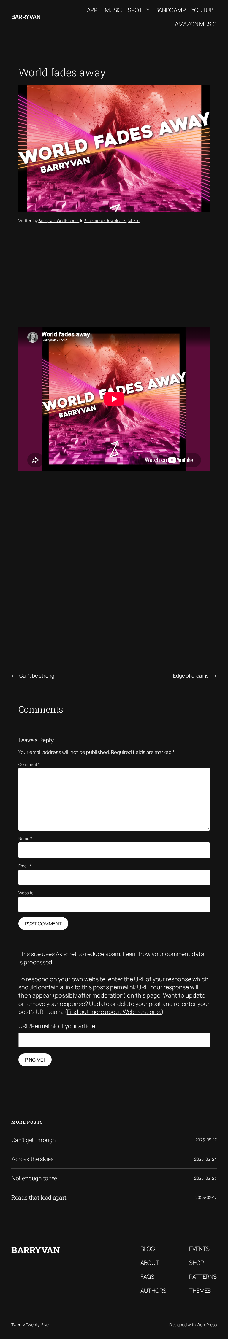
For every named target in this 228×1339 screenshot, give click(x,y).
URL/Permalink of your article (56, 1026)
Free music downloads (105, 220)
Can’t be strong (36, 675)
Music (134, 220)
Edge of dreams (191, 675)
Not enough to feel (34, 1178)
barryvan (25, 17)
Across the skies (32, 1159)
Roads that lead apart (38, 1197)
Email (24, 866)
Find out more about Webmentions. (114, 1012)
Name (25, 838)
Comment (29, 764)
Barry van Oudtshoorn (58, 220)
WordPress (207, 1324)
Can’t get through (33, 1140)
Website (26, 893)
